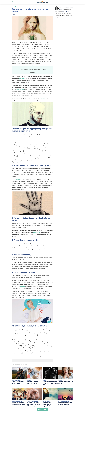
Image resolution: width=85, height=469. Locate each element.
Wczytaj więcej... (42, 409)
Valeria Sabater (67, 9)
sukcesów (43, 98)
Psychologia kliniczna (32, 401)
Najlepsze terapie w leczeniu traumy (33, 382)
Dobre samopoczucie (16, 380)
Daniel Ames (20, 89)
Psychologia (14, 6)
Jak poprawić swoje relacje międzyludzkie (18, 403)
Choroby (60, 380)
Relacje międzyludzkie (17, 401)
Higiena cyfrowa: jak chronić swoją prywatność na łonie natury (18, 383)
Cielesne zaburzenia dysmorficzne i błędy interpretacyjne (33, 404)
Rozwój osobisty (47, 401)
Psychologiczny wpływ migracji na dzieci (65, 403)
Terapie (29, 380)
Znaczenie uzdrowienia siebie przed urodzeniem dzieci (50, 383)
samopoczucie (19, 179)
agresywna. (22, 78)
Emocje (44, 380)
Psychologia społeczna (63, 401)
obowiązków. (36, 232)
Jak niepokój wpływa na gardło (65, 382)
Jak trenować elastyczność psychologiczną (48, 404)
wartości (22, 286)
